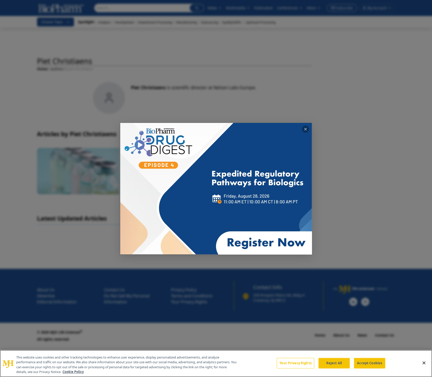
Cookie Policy (73, 372)
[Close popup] (305, 129)
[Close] (424, 362)
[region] (216, 363)
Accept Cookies (369, 363)
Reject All (334, 363)
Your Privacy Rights (295, 363)
